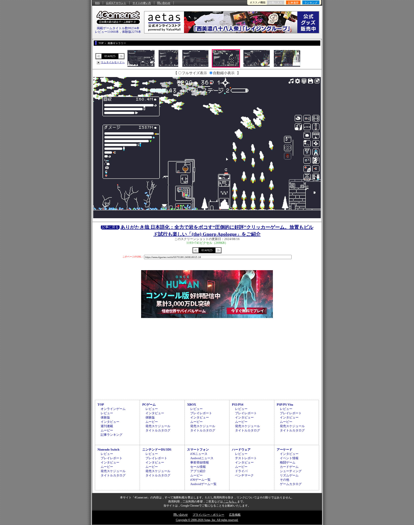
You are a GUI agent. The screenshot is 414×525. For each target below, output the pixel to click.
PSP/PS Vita (285, 404)
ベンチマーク (244, 475)
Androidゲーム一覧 (203, 484)
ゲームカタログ (291, 484)
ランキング (310, 2)
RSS (97, 2)
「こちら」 (230, 501)
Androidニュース (201, 458)
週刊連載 (107, 426)
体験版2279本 (131, 32)
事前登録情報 (199, 462)
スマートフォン (198, 449)
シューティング (291, 471)
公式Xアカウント (116, 2)
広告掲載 (235, 514)
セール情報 (198, 467)
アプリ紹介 (198, 471)
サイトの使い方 (141, 2)
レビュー (107, 413)
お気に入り (275, 2)
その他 (284, 479)
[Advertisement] (207, 358)
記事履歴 (293, 2)
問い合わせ (163, 2)
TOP (101, 404)
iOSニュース (198, 454)
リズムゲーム (289, 475)
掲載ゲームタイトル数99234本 (118, 28)
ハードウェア (241, 449)
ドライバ (241, 471)
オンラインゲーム (113, 409)
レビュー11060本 (107, 32)
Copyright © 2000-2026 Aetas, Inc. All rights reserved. (207, 520)
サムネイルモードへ (113, 62)
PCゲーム (149, 404)
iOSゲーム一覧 (200, 479)
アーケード (284, 449)
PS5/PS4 (237, 404)
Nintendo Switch (108, 449)
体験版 (105, 417)
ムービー (107, 430)
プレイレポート (201, 413)
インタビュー (110, 422)
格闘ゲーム (287, 462)
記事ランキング (111, 434)
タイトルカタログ (157, 430)
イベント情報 (289, 458)
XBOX (191, 404)
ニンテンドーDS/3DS (156, 449)
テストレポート (246, 458)
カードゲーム (289, 467)
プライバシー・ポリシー (208, 514)
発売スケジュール (157, 426)
